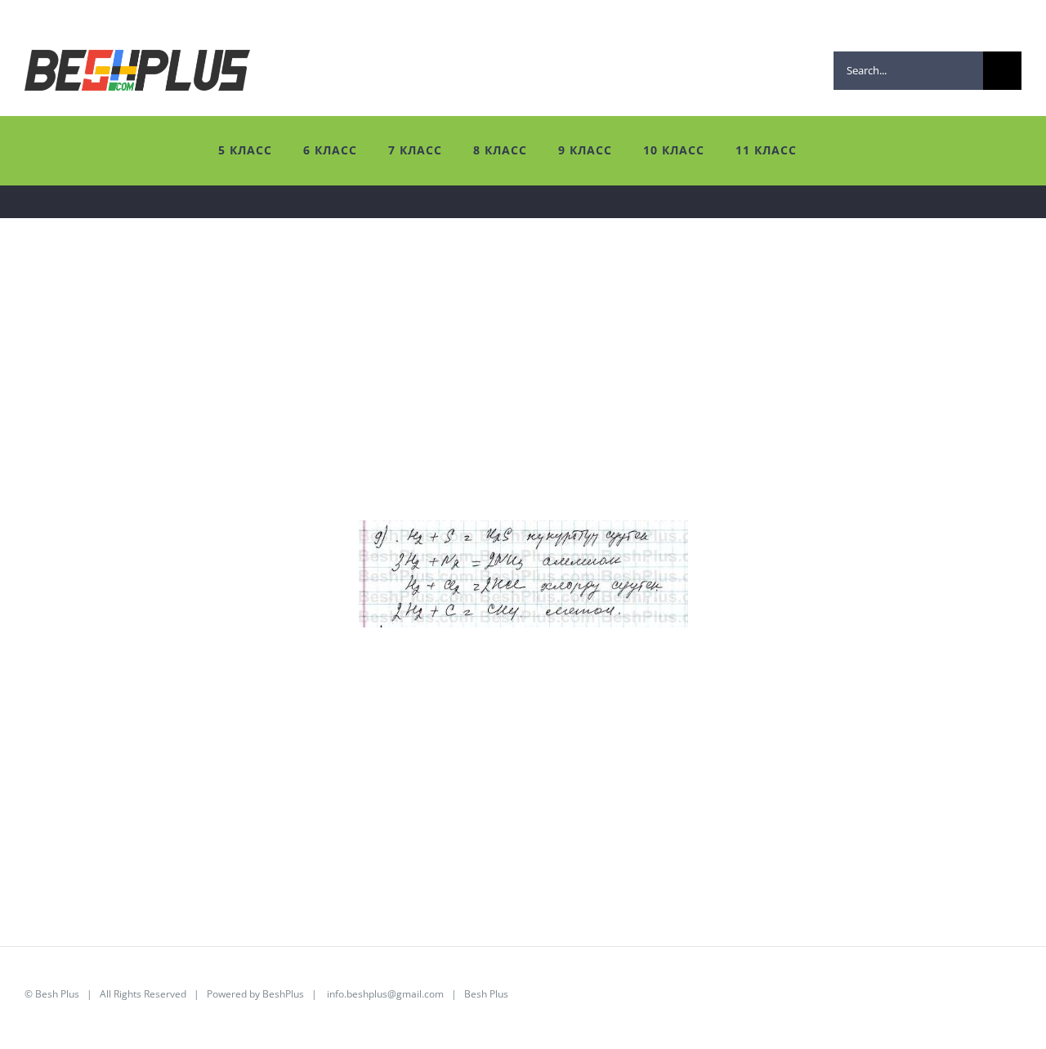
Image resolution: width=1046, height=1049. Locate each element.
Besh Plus (57, 994)
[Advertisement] (515, 406)
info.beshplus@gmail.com (385, 994)
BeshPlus (283, 994)
